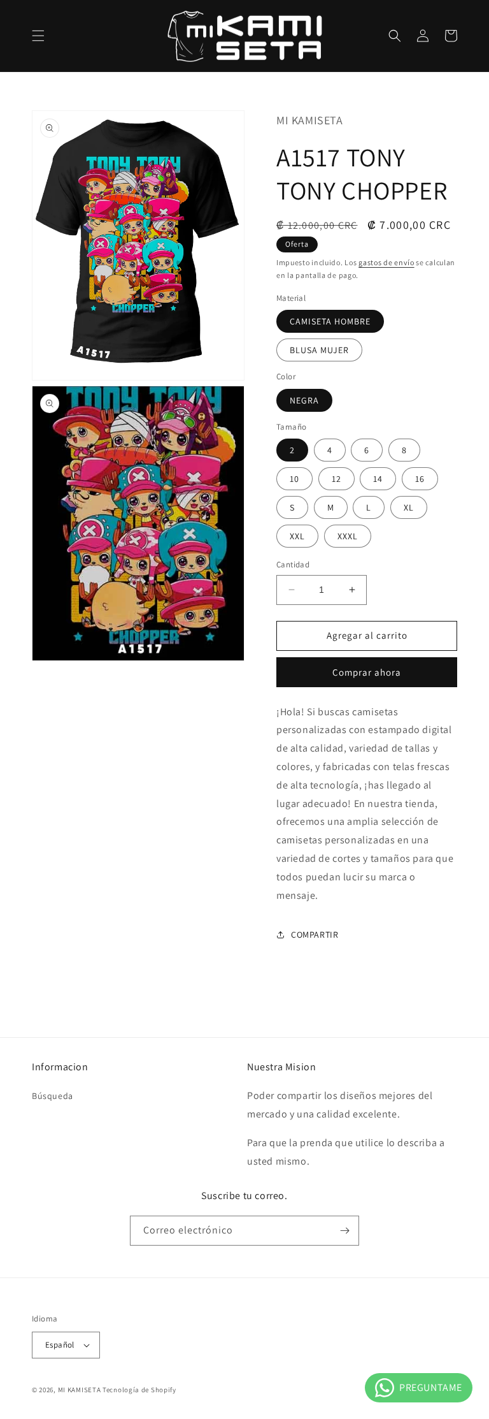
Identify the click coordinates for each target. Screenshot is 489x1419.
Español (59, 1344)
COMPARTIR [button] (314, 934)
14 (378, 478)
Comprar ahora (366, 672)
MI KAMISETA (79, 1389)
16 (420, 478)
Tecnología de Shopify (139, 1389)
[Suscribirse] (344, 1231)
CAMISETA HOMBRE (330, 321)
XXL (297, 536)
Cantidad (292, 564)
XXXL (347, 536)
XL (409, 507)
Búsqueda (52, 1096)
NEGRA (304, 400)
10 (294, 478)
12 (336, 478)
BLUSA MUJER (319, 350)
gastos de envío (386, 262)
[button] (38, 36)
